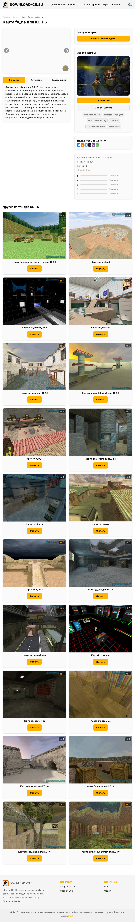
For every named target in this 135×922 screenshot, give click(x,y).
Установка (36, 80)
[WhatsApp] (97, 145)
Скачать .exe (103, 100)
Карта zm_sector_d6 (34, 721)
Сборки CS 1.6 (58, 4)
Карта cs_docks (34, 524)
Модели (108, 890)
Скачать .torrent (103, 107)
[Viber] (93, 145)
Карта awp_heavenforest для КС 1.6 (101, 851)
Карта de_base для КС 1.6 (34, 393)
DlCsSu (71, 916)
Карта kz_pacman (100, 655)
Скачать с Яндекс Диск (103, 38)
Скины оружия (92, 4)
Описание (14, 80)
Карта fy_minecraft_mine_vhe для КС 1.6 (34, 262)
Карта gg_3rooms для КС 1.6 (100, 458)
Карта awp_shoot (100, 262)
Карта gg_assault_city (34, 655)
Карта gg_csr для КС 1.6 (101, 589)
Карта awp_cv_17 (34, 458)
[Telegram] (86, 145)
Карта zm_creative (101, 721)
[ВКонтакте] (78, 145)
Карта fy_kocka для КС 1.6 (101, 786)
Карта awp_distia (34, 589)
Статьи (116, 4)
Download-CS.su (26, 5)
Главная (6, 17)
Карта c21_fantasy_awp (34, 327)
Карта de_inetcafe (100, 327)
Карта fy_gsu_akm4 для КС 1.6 (34, 851)
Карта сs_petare (100, 524)
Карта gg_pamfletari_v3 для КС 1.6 (100, 393)
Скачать (34, 268)
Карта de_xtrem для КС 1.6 (34, 786)
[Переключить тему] (130, 4)
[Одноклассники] (82, 145)
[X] (89, 145)
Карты (106, 4)
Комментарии (59, 80)
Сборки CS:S (75, 4)
